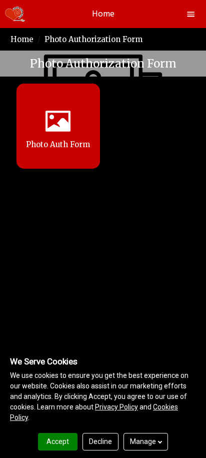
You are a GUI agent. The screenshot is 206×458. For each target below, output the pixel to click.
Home (22, 39)
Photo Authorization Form (93, 39)
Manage (143, 441)
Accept (57, 441)
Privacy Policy (116, 407)
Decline (100, 441)
